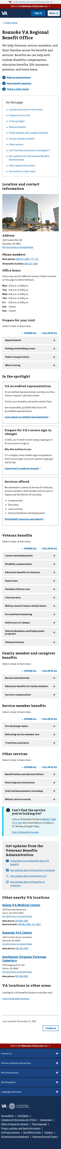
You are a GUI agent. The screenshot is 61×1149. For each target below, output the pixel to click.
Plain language (39, 1124)
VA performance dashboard (15, 1136)
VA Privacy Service (10, 1132)
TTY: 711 (17, 822)
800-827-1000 (49, 819)
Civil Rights (23, 1115)
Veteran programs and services (16, 1063)
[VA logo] (4, 13)
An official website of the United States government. (31, 2)
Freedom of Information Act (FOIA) (18, 1119)
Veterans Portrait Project (45, 1136)
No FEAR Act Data (32, 1132)
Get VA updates (8, 1082)
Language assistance (11, 1091)
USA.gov (48, 1132)
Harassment (46, 1119)
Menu (52, 13)
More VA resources (10, 1072)
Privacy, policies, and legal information (20, 1128)
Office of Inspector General (14, 1124)
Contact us (6, 1053)
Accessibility (7, 1115)
